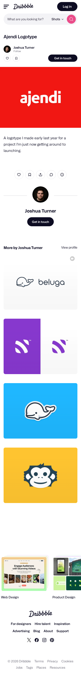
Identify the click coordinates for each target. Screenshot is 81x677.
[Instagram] (44, 640)
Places (41, 667)
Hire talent (42, 624)
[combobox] (26, 19)
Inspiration (62, 624)
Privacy (52, 661)
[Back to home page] (23, 6)
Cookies (67, 661)
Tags (29, 667)
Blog (36, 631)
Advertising (21, 631)
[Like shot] (7, 58)
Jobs (19, 667)
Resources (57, 667)
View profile (69, 247)
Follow (17, 51)
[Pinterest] (52, 640)
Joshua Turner (24, 47)
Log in (67, 6)
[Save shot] (16, 58)
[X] (29, 640)
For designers (21, 624)
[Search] (71, 19)
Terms (39, 661)
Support (62, 631)
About (48, 631)
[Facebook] (37, 640)
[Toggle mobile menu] (6, 6)
